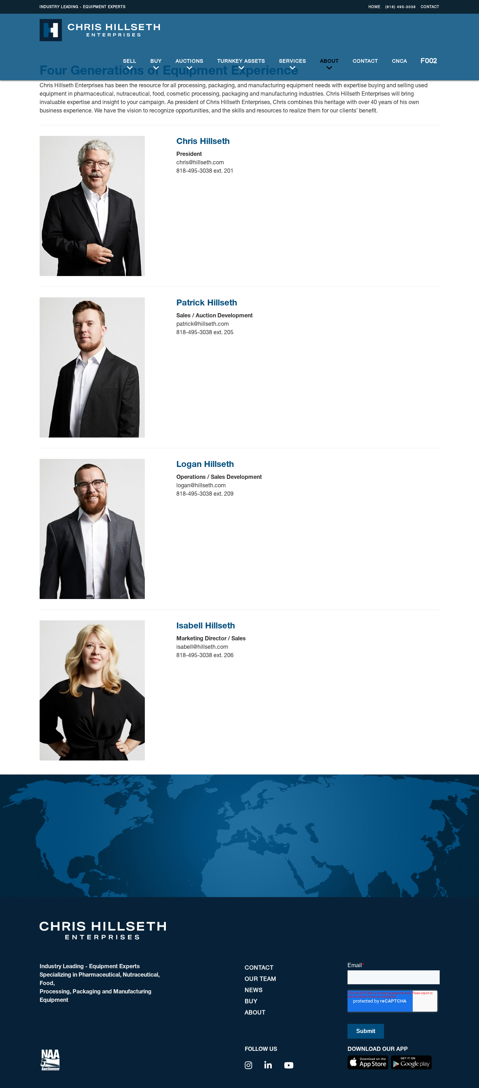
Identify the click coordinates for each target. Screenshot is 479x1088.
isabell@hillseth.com (202, 646)
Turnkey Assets (241, 61)
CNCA (399, 61)
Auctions (189, 61)
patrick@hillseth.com (202, 323)
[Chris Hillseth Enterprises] (100, 29)
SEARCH (426, 61)
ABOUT (329, 61)
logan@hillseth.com (201, 485)
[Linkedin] (268, 1065)
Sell (129, 61)
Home (374, 7)
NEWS (254, 989)
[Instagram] (248, 1065)
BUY (156, 61)
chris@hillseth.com (200, 162)
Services (292, 61)
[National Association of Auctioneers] (50, 1059)
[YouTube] (289, 1065)
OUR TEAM (260, 978)
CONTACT (430, 7)
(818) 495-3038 (400, 7)
